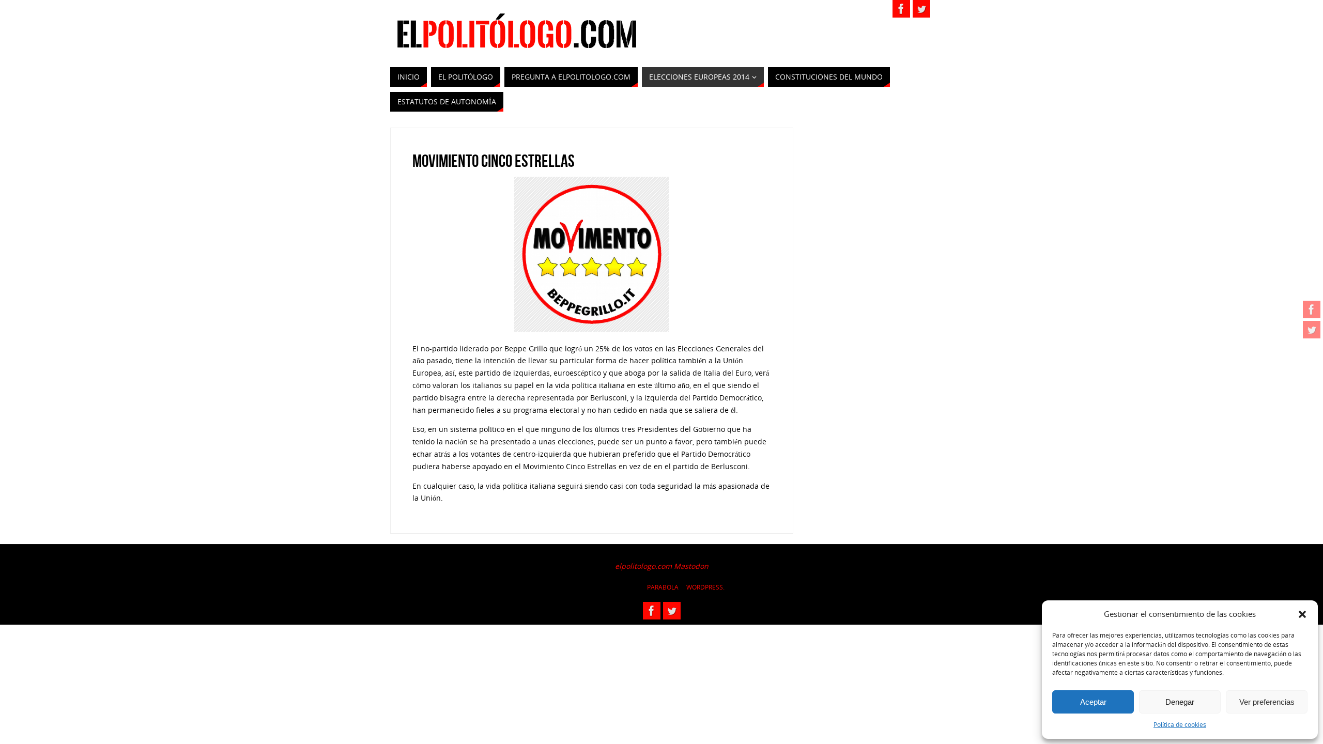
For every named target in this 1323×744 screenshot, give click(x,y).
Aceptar (1093, 702)
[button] (1302, 614)
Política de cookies (1179, 724)
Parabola (663, 587)
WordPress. (705, 587)
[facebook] (1311, 309)
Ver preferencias (1267, 702)
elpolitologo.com (643, 566)
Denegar (1179, 702)
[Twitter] (1311, 329)
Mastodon (691, 566)
